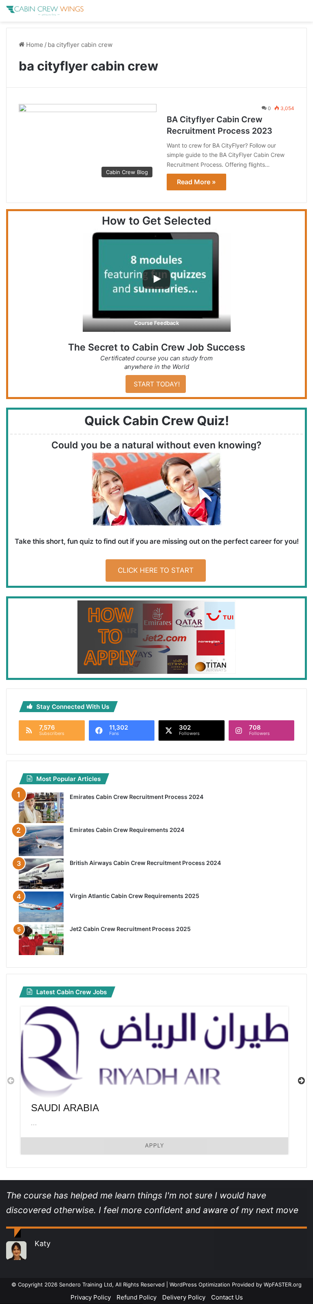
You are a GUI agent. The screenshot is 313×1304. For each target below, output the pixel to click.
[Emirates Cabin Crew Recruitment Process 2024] (41, 807)
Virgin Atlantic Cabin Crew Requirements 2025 (134, 895)
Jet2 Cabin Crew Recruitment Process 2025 (130, 928)
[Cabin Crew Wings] (45, 11)
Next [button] (301, 1080)
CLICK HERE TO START (156, 570)
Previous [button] (11, 1080)
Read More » (196, 182)
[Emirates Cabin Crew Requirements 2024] (41, 840)
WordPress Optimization (200, 1284)
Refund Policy (136, 1297)
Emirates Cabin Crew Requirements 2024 (127, 829)
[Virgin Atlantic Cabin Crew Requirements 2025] (41, 906)
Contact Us (227, 1297)
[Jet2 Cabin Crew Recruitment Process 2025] (41, 939)
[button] (157, 280)
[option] (154, 1080)
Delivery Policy (183, 1297)
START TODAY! (156, 384)
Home (33, 45)
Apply (154, 1146)
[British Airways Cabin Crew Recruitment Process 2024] (41, 873)
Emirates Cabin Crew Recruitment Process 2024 (136, 796)
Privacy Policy (91, 1297)
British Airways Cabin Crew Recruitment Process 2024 (145, 862)
